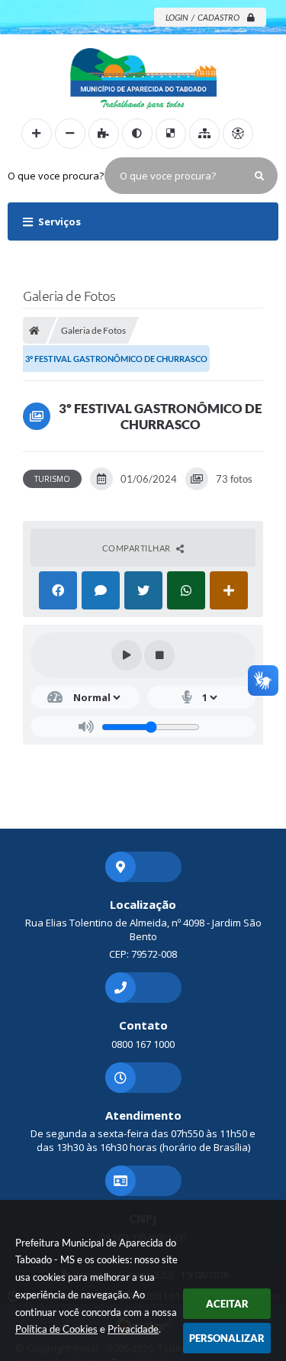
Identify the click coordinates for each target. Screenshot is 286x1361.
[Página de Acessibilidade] (238, 133)
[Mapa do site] (204, 133)
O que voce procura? (56, 176)
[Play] (126, 655)
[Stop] (159, 655)
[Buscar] (259, 176)
